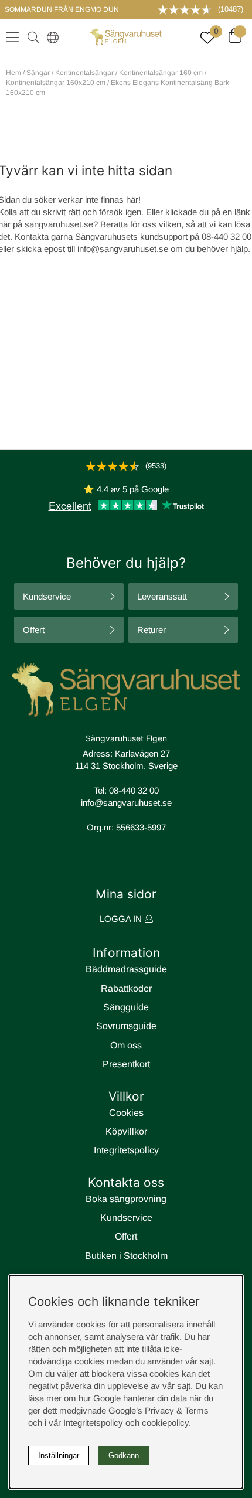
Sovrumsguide (126, 1026)
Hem (13, 73)
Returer (151, 630)
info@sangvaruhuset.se (122, 249)
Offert (34, 630)
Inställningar (58, 1455)
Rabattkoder (126, 988)
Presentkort (126, 1064)
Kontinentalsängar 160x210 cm (55, 83)
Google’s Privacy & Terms (158, 1410)
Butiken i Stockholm (126, 1256)
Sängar (38, 73)
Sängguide (126, 1007)
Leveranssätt (162, 596)
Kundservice (47, 596)
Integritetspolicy (126, 1150)
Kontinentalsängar (84, 73)
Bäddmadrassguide (126, 969)
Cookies (126, 1113)
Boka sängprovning (126, 1199)
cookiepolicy (165, 1423)
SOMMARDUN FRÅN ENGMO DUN (62, 9)
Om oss (126, 1045)
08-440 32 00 (134, 790)
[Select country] (50, 37)
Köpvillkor (126, 1131)
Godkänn (123, 1455)
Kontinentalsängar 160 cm (161, 73)
